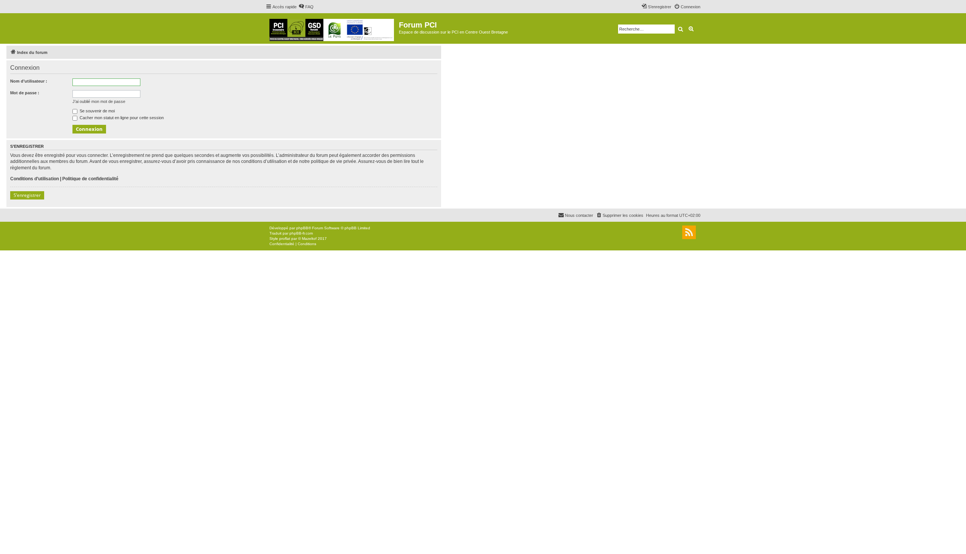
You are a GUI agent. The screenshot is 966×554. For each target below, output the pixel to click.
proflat (284, 238)
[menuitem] (306, 6)
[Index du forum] (332, 28)
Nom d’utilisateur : (28, 81)
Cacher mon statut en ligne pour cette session (121, 117)
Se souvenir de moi (96, 111)
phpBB (302, 228)
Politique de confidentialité (90, 178)
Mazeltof (309, 238)
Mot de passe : (24, 93)
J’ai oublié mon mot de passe (98, 101)
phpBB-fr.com (301, 233)
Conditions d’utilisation (34, 178)
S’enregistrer (27, 195)
